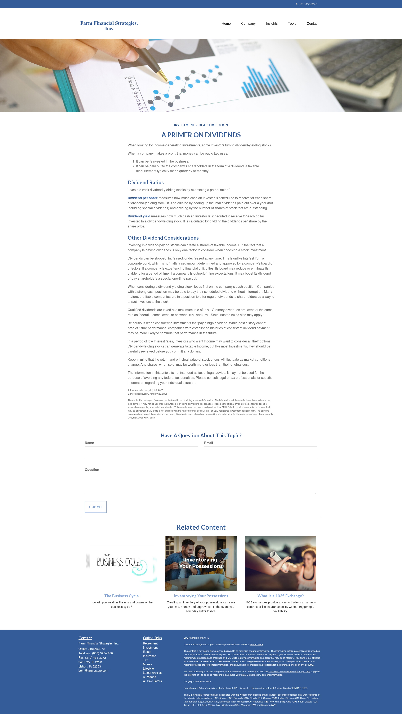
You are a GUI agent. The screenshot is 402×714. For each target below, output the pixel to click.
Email (208, 442)
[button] (248, 23)
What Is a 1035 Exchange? (281, 596)
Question (92, 469)
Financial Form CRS (198, 637)
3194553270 (308, 4)
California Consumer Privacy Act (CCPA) (289, 671)
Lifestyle (148, 668)
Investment (150, 647)
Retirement (150, 643)
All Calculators (152, 681)
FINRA (295, 687)
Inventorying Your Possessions (201, 596)
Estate (147, 651)
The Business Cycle (121, 596)
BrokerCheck (256, 644)
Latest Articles (152, 672)
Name (89, 442)
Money (147, 664)
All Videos (149, 677)
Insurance (149, 656)
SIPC (304, 687)
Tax (145, 660)
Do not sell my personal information (264, 674)
